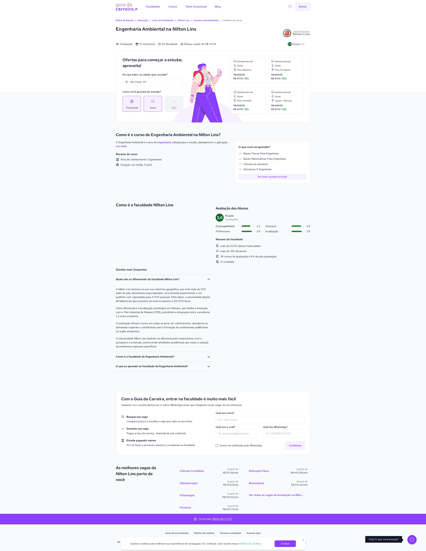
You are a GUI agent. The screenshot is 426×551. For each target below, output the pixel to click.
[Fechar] (240, 224)
